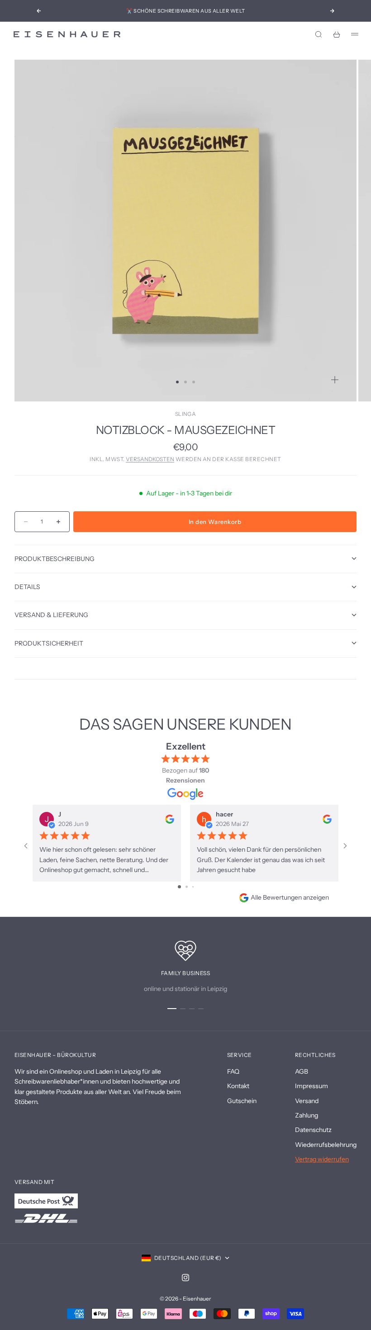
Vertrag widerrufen (322, 1159)
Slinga (185, 413)
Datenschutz (313, 1130)
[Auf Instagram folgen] (185, 1277)
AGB (301, 1071)
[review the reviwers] (169, 818)
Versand (307, 1101)
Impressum (311, 1086)
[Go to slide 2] (187, 887)
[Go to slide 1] (179, 886)
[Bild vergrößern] (335, 380)
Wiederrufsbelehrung (326, 1145)
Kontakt (238, 1086)
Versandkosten (150, 459)
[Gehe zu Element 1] (171, 1008)
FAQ (233, 1071)
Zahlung (306, 1115)
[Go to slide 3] (193, 886)
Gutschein (242, 1101)
